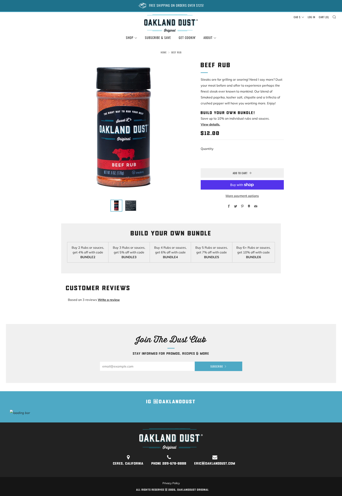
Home (164, 52)
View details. (210, 124)
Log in (311, 17)
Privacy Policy (171, 483)
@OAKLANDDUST (174, 402)
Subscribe (216, 366)
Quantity (207, 149)
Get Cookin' (187, 37)
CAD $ (297, 17)
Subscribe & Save (158, 37)
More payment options (242, 196)
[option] (123, 128)
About (208, 37)
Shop (129, 37)
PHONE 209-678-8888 (168, 463)
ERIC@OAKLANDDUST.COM (214, 463)
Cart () (324, 17)
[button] (116, 206)
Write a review (109, 300)
